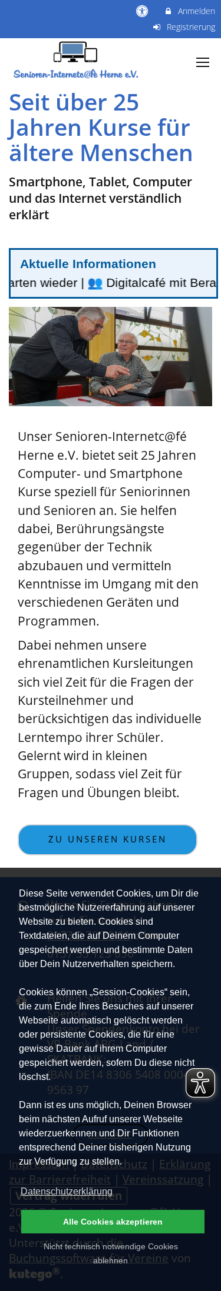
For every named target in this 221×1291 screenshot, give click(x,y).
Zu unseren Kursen (107, 839)
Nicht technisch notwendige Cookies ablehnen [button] (111, 1253)
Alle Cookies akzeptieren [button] (113, 1221)
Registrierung (189, 26)
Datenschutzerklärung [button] (67, 1191)
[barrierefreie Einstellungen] (143, 10)
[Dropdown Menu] (202, 62)
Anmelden (195, 10)
